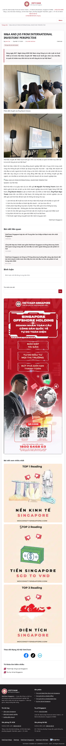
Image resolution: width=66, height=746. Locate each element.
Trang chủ (5, 25)
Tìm (60, 291)
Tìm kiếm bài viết (9, 287)
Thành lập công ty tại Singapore (17, 669)
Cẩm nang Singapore (9, 711)
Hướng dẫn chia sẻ (9, 717)
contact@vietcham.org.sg (33, 15)
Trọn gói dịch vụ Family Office (44, 696)
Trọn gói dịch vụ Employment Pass (46, 699)
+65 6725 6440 (43, 711)
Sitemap (16, 740)
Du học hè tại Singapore (15, 672)
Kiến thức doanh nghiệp (10, 714)
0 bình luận (59, 41)
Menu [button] (60, 20)
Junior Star (7, 41)
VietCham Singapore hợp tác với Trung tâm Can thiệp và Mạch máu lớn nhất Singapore (31, 235)
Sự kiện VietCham (31, 41)
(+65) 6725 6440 (58, 9)
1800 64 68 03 (33, 14)
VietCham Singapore (27, 740)
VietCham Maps (7, 740)
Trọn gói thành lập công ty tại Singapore (48, 693)
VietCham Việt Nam (42, 740)
